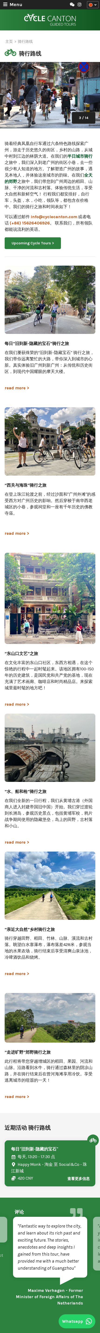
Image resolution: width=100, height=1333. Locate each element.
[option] (50, 95)
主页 (9, 41)
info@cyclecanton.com (54, 216)
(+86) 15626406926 (30, 223)
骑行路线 (25, 41)
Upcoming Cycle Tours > (33, 243)
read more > (17, 387)
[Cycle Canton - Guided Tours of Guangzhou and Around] (50, 20)
